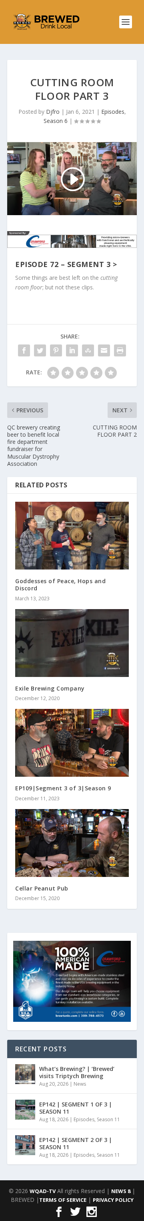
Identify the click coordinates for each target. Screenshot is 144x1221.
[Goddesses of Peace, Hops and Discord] (72, 536)
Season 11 (108, 1119)
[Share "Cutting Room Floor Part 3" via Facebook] (24, 350)
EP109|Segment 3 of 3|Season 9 (63, 788)
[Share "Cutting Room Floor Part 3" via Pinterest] (56, 350)
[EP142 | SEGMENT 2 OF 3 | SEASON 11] (25, 1145)
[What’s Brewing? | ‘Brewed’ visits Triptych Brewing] (25, 1074)
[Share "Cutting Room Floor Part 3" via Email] (104, 350)
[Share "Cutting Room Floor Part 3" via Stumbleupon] (88, 350)
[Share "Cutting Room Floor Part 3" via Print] (120, 350)
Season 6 (56, 121)
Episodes (112, 111)
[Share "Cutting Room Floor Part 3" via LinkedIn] (72, 350)
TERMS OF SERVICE (62, 1199)
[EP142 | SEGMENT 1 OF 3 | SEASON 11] (25, 1110)
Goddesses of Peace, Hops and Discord (60, 584)
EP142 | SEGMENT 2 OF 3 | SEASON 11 (75, 1143)
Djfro (53, 111)
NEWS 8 (120, 1191)
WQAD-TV (43, 1191)
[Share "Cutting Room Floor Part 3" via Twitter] (40, 350)
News (80, 1083)
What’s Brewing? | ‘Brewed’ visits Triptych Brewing (76, 1072)
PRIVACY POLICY (113, 1199)
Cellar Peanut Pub (41, 888)
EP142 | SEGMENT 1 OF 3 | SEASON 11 (75, 1107)
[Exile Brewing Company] (72, 643)
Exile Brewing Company (50, 688)
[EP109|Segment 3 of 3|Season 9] (72, 743)
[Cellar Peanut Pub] (72, 843)
